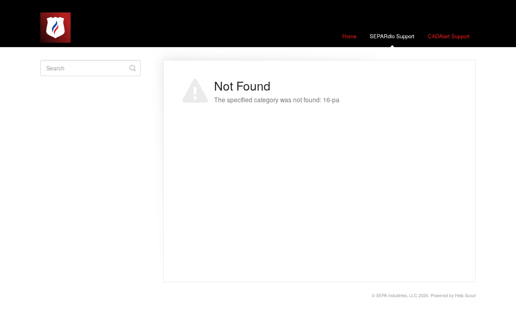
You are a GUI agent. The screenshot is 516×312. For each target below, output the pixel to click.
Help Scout (465, 295)
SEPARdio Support (392, 36)
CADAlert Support (449, 36)
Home (349, 36)
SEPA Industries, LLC (396, 295)
